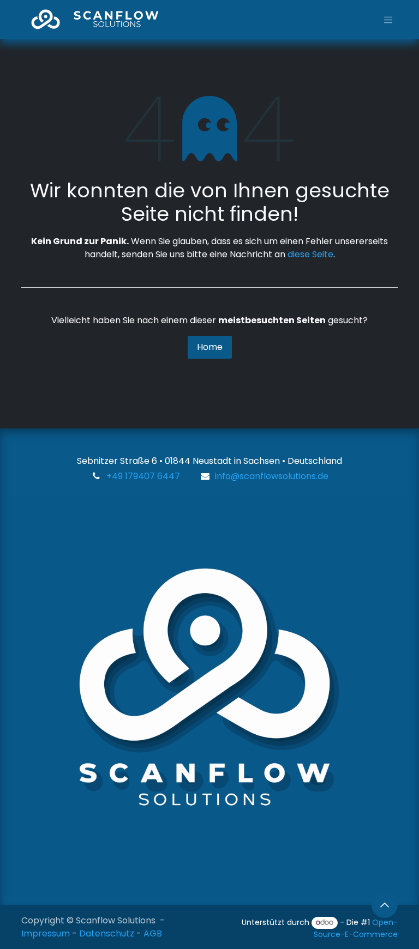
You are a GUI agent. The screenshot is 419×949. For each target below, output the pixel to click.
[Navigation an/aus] (388, 19)
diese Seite (310, 254)
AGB (152, 933)
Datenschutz (106, 933)
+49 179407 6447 (143, 476)
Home (210, 347)
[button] (385, 905)
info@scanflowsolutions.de (271, 476)
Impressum (45, 933)
